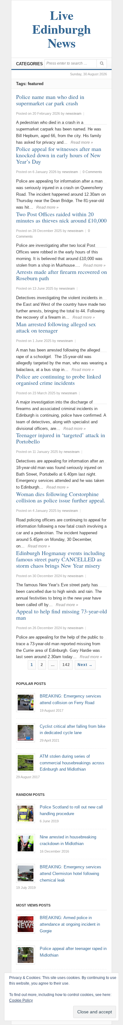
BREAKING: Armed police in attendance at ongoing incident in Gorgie (70, 924)
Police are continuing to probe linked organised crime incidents (58, 379)
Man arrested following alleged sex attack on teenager (56, 327)
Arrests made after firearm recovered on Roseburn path (61, 275)
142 (66, 665)
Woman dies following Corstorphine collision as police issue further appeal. (60, 497)
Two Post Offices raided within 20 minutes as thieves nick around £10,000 (61, 217)
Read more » (82, 142)
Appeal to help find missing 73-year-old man (61, 614)
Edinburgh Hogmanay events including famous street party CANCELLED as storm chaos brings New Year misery (60, 559)
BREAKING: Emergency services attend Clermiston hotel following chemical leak (70, 874)
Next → (85, 665)
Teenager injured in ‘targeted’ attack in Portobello (60, 438)
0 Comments (92, 172)
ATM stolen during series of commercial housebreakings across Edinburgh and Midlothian (72, 763)
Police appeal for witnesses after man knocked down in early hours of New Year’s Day (58, 155)
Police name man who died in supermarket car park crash (50, 100)
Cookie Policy (21, 1000)
